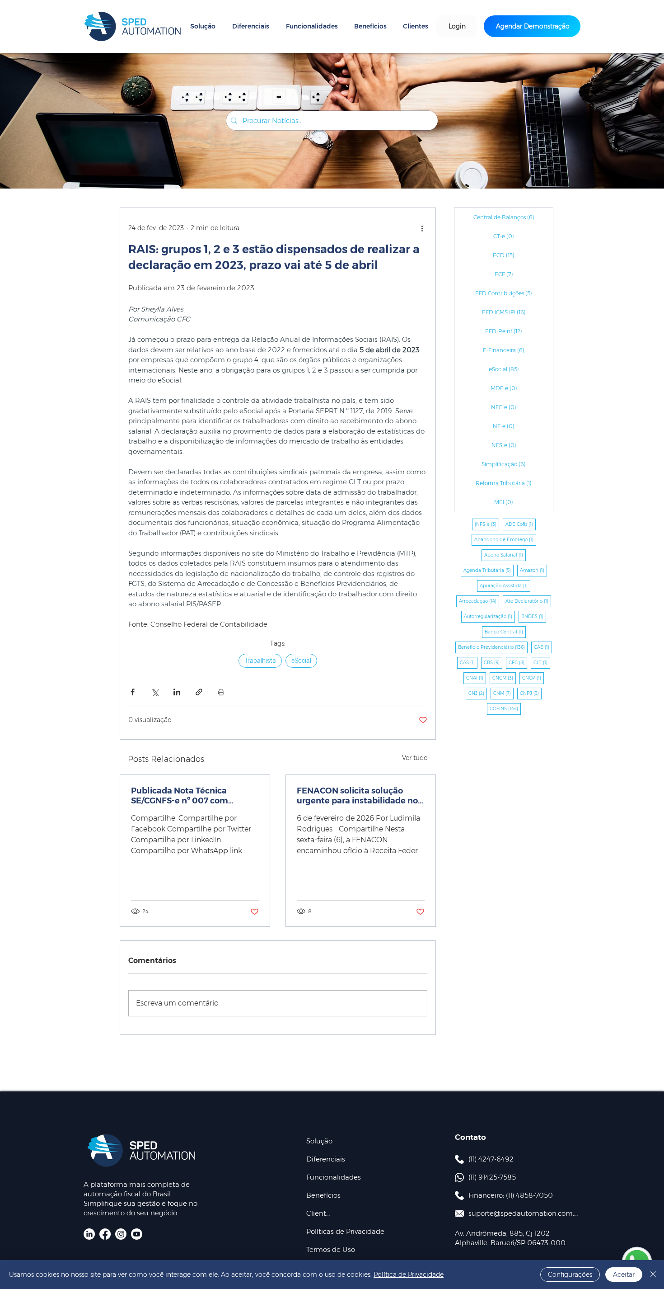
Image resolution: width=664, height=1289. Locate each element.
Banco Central (505, 631)
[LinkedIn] (89, 1234)
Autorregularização (489, 616)
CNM (503, 693)
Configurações (570, 1274)
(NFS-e (487, 524)
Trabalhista (260, 660)
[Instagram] (120, 1234)
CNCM (504, 678)
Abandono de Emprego (505, 539)
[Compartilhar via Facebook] (132, 692)
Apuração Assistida (505, 585)
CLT (541, 662)
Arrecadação (479, 601)
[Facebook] (105, 1234)
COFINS (505, 708)
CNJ (477, 693)
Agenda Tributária (488, 570)
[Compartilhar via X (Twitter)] (154, 692)
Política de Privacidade (409, 1274)
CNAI (476, 678)
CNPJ (531, 693)
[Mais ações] (421, 227)
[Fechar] (653, 1274)
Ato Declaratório (528, 601)
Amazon (533, 570)
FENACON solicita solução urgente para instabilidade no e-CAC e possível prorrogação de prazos (357, 796)
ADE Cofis (520, 524)
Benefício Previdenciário (493, 647)
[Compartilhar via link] (199, 692)
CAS (468, 662)
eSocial (301, 660)
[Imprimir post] (221, 692)
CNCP (533, 678)
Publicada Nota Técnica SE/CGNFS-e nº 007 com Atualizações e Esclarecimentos (179, 796)
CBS (493, 662)
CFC (518, 662)
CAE (543, 647)
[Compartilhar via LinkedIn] (177, 692)
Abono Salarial (505, 555)
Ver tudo (415, 758)
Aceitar (624, 1274)
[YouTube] (136, 1234)
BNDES (533, 616)
